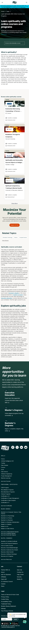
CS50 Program (5, 487)
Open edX (4, 579)
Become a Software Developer (9, 554)
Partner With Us (5, 570)
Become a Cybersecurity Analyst (9, 549)
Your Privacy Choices (7, 611)
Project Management (6, 476)
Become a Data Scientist (7, 552)
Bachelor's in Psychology (7, 515)
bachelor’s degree (14, 293)
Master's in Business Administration (10, 522)
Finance (15, 237)
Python (3, 459)
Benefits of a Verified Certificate (9, 541)
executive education (6, 298)
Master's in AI (4, 526)
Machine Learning (5, 478)
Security (19, 577)
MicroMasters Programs (7, 489)
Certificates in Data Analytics (8, 500)
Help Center (20, 574)
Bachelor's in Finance (6, 518)
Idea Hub (19, 570)
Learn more (22, 7)
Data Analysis (4, 465)
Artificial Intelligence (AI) (7, 461)
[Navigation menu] (2, 2)
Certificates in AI (5, 496)
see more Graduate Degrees (8, 533)
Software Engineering (6, 473)
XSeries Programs (5, 494)
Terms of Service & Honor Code (10, 594)
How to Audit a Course (7, 545)
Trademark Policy (6, 604)
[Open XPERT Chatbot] (24, 621)
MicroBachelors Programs (8, 492)
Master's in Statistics (6, 524)
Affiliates (3, 577)
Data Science (4, 471)
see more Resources (6, 559)
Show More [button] (14, 203)
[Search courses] (26, 2)
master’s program (18, 294)
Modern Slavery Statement (8, 606)
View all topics (5, 240)
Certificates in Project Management (10, 498)
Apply (15, 619)
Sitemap (3, 608)
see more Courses (5, 481)
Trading (3, 463)
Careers (3, 584)
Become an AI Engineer (7, 556)
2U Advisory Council (7, 581)
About (3, 572)
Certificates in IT (5, 502)
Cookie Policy (5, 599)
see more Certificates (6, 505)
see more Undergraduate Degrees (10, 531)
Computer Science (23, 237)
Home (2, 11)
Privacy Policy (5, 597)
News (2, 586)
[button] (12, 447)
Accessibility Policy (6, 601)
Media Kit (19, 579)
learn (8, 11)
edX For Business (6, 574)
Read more (4, 34)
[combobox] (14, 43)
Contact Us (20, 572)
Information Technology (7, 237)
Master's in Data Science (7, 528)
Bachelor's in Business (7, 520)
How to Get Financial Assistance (9, 543)
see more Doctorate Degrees (8, 535)
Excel (2, 469)
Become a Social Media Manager (9, 547)
